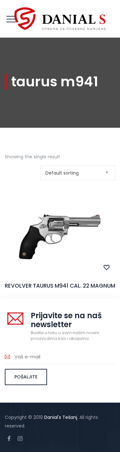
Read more (60, 246)
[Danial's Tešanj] (60, 19)
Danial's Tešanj (60, 417)
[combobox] (77, 173)
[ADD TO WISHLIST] (106, 267)
